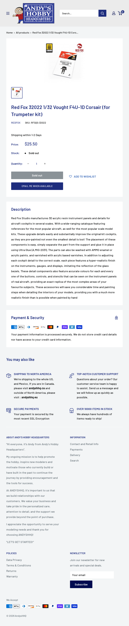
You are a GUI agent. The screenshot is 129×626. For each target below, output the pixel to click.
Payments (76, 449)
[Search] (102, 13)
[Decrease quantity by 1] (28, 163)
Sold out (37, 175)
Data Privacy (14, 560)
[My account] (113, 13)
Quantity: (17, 163)
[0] (120, 13)
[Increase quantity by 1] (45, 163)
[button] (63, 186)
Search (74, 460)
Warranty (12, 576)
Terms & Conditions (18, 565)
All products (22, 32)
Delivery (75, 455)
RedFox (15, 122)
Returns (11, 571)
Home (9, 32)
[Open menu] (7, 13)
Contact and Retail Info (84, 444)
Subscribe (81, 584)
